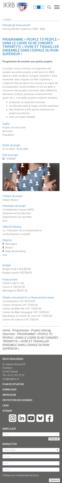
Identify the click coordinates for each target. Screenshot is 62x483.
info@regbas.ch (10, 379)
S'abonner (54, 480)
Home (6, 330)
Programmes (20, 330)
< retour (6, 19)
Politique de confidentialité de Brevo (20, 475)
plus (4, 220)
